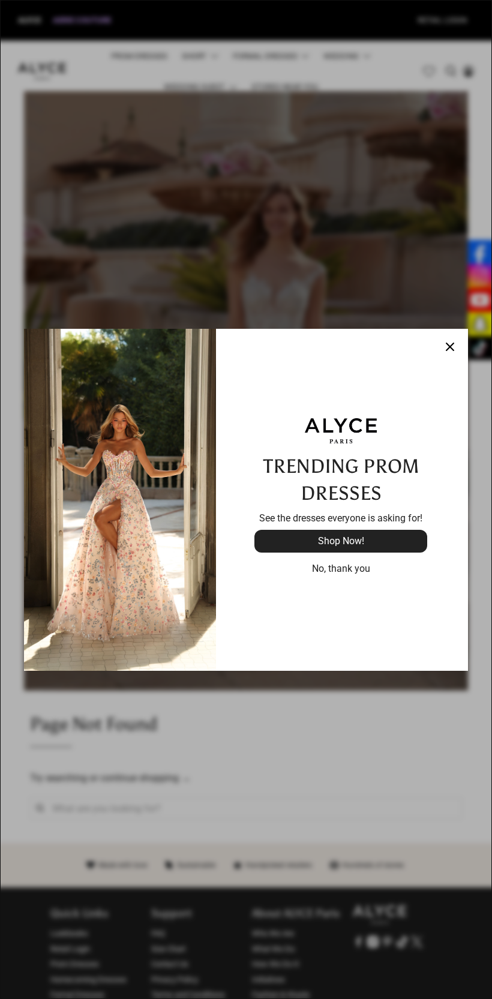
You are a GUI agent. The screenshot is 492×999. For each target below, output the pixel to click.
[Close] (450, 346)
